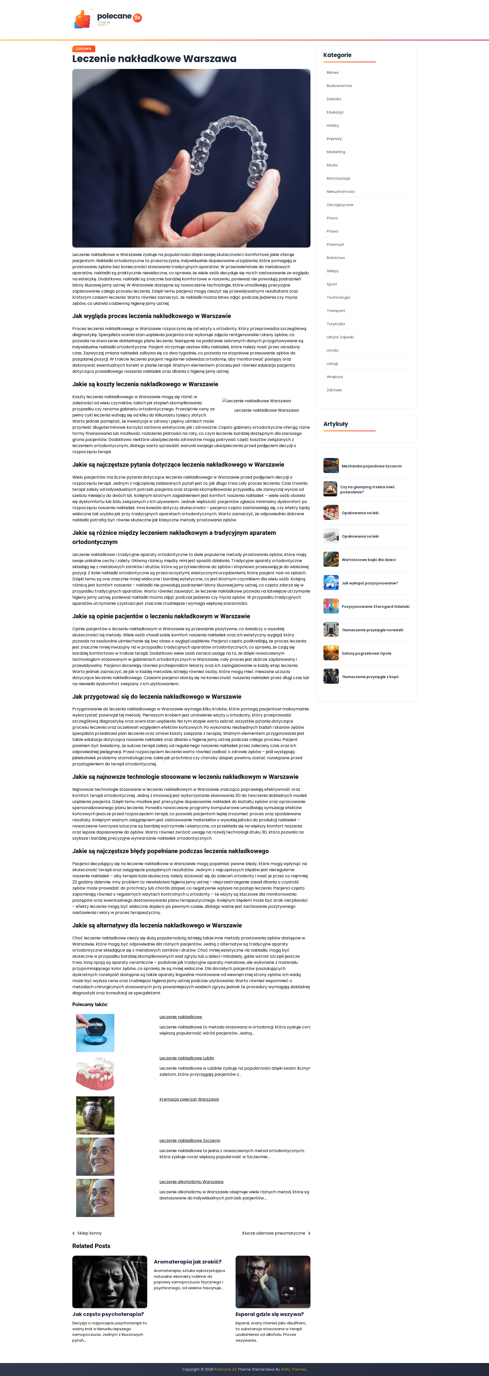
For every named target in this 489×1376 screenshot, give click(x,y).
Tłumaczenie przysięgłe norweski (372, 630)
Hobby (333, 125)
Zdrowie (84, 49)
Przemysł (335, 244)
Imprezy (334, 138)
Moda (332, 165)
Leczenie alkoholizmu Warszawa (191, 1182)
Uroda (332, 350)
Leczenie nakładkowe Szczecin (189, 1140)
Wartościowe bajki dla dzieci (369, 559)
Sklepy (333, 271)
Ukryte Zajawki (340, 337)
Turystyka (336, 323)
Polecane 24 (225, 1369)
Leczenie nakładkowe (180, 1017)
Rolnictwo (336, 257)
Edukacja (335, 112)
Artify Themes (293, 1369)
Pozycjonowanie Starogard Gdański (376, 606)
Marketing (336, 151)
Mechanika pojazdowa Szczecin (372, 466)
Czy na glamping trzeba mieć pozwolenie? (367, 490)
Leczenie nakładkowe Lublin (186, 1058)
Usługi (332, 363)
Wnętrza (335, 376)
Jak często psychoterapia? (108, 1314)
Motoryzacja (338, 178)
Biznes (333, 72)
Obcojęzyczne (340, 204)
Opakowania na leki (360, 513)
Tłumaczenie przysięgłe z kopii (370, 677)
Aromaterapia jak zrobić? (188, 1261)
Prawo (332, 231)
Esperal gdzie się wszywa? (270, 1314)
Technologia (338, 297)
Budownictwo (339, 85)
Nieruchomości (341, 191)
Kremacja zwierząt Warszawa (189, 1099)
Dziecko (334, 99)
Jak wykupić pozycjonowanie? (370, 583)
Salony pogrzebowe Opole (366, 653)
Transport (336, 310)
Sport (332, 284)
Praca (332, 218)
